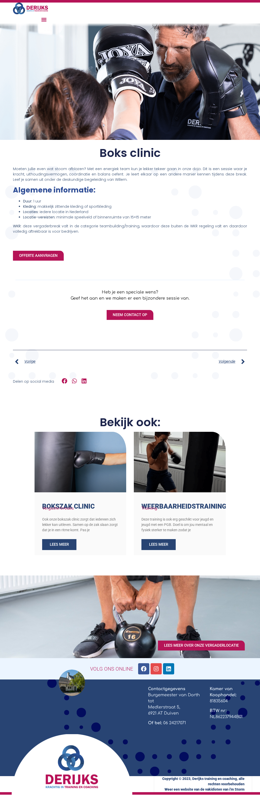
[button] (44, 20)
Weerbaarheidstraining (183, 506)
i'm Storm (237, 789)
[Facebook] (143, 668)
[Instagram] (156, 668)
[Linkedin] (168, 668)
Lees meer (59, 544)
